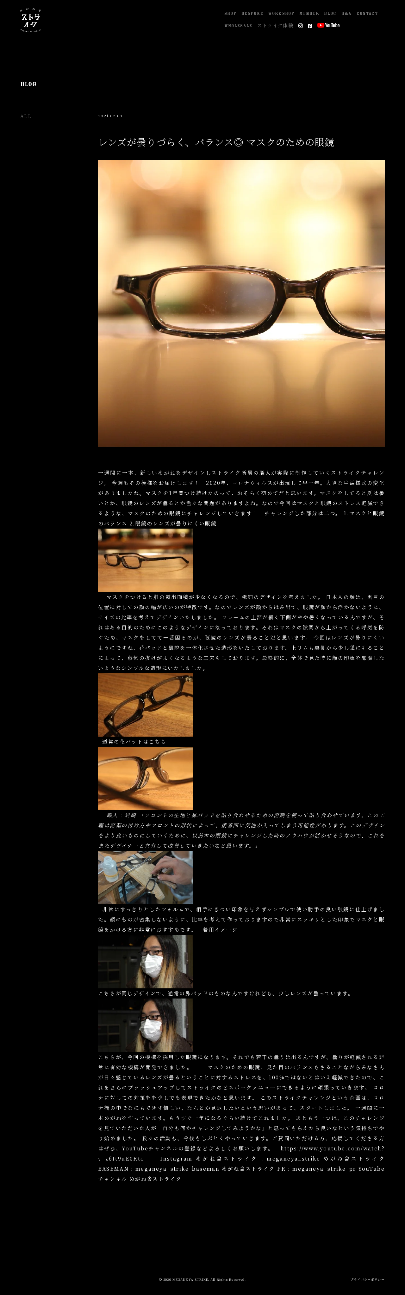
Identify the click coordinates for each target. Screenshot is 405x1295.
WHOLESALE (238, 26)
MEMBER (309, 13)
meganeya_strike (293, 1158)
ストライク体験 (275, 26)
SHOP (230, 13)
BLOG (330, 13)
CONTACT (367, 13)
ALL (25, 116)
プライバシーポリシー (367, 1279)
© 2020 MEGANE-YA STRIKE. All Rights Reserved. (202, 1279)
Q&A (346, 13)
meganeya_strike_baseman (177, 1168)
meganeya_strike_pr (324, 1168)
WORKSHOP (281, 13)
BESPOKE (252, 13)
